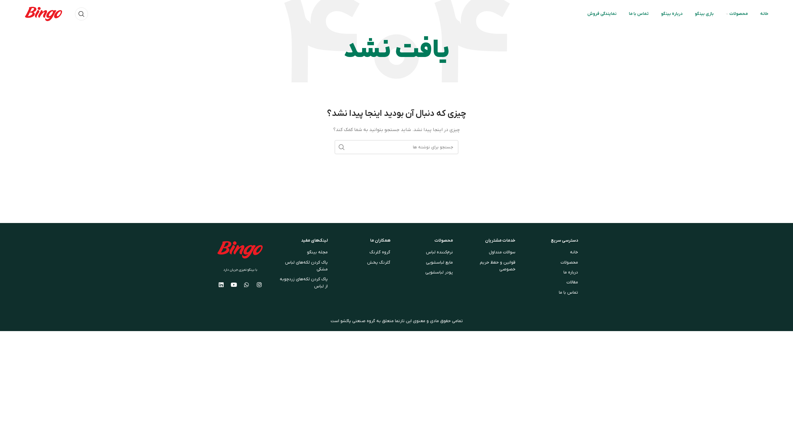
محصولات (444, 240)
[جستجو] (81, 14)
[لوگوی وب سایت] (43, 14)
